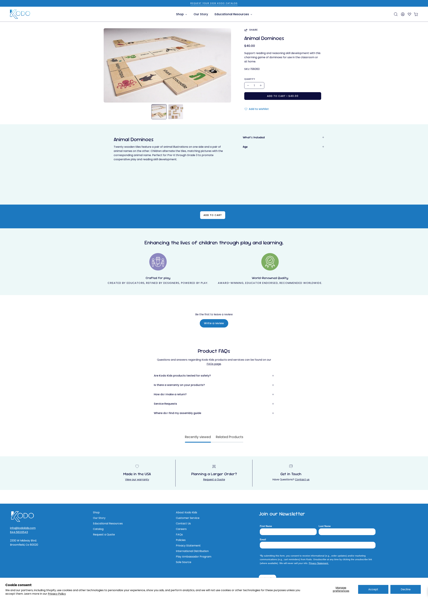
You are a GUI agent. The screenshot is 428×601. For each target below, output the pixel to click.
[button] (395, 14)
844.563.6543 (19, 532)
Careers (181, 529)
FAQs (179, 534)
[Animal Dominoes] (159, 111)
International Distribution (192, 551)
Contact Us (183, 523)
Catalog (98, 529)
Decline (406, 589)
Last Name (325, 526)
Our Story (99, 518)
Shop (96, 512)
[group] (214, 3)
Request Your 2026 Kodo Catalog (214, 3)
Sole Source (183, 562)
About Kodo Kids (186, 512)
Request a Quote (214, 479)
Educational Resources (108, 523)
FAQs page (214, 364)
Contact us (302, 479)
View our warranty (137, 479)
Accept (373, 589)
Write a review (214, 323)
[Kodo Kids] (20, 14)
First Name (266, 526)
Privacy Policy (57, 594)
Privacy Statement (188, 545)
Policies (181, 540)
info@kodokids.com (23, 528)
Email (263, 539)
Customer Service (187, 518)
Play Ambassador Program (193, 557)
